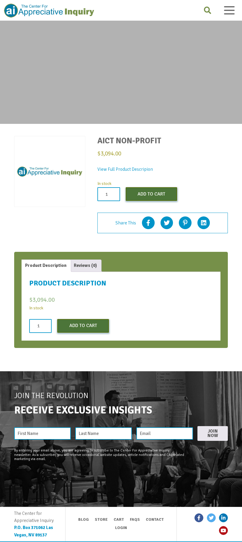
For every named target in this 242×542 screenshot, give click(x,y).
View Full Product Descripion (125, 169)
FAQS (135, 519)
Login (121, 527)
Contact (155, 519)
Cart (119, 519)
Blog (83, 519)
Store (101, 519)
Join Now (212, 433)
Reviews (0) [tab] (85, 265)
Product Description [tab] (45, 265)
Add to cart (151, 194)
